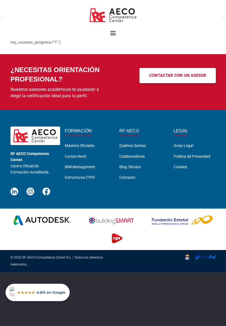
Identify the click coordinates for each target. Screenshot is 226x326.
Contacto (127, 177)
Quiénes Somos (132, 145)
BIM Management (80, 167)
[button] (113, 33)
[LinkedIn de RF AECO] (14, 189)
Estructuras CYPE (80, 177)
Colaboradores (132, 156)
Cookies (180, 167)
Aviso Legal (183, 145)
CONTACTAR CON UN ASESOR (177, 75)
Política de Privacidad (192, 156)
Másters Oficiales (79, 145)
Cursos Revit (75, 156)
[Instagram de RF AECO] (30, 189)
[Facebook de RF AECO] (46, 189)
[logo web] (113, 15)
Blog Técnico (130, 167)
